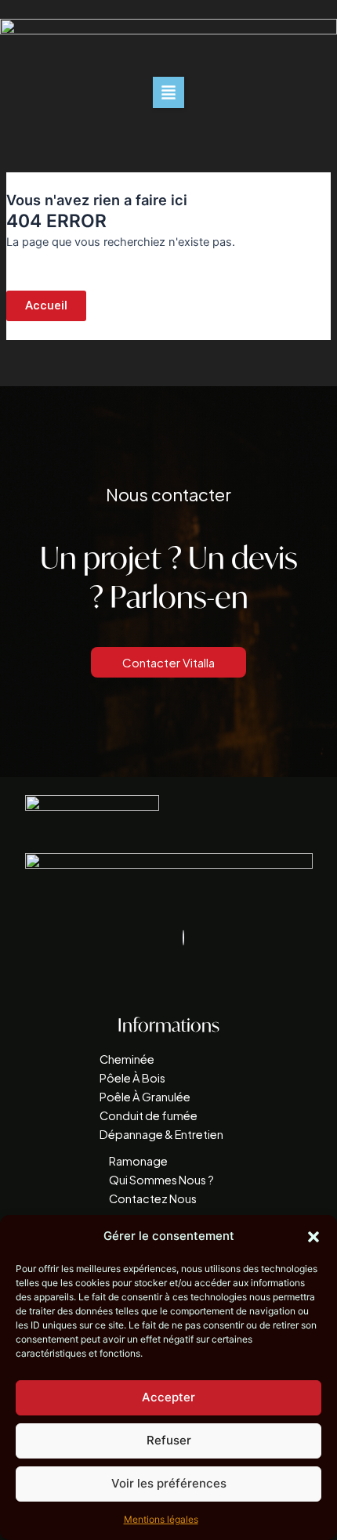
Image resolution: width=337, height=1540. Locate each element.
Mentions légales (161, 1519)
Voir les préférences (168, 1483)
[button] (313, 1237)
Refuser (169, 1440)
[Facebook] (183, 937)
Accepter (168, 1397)
